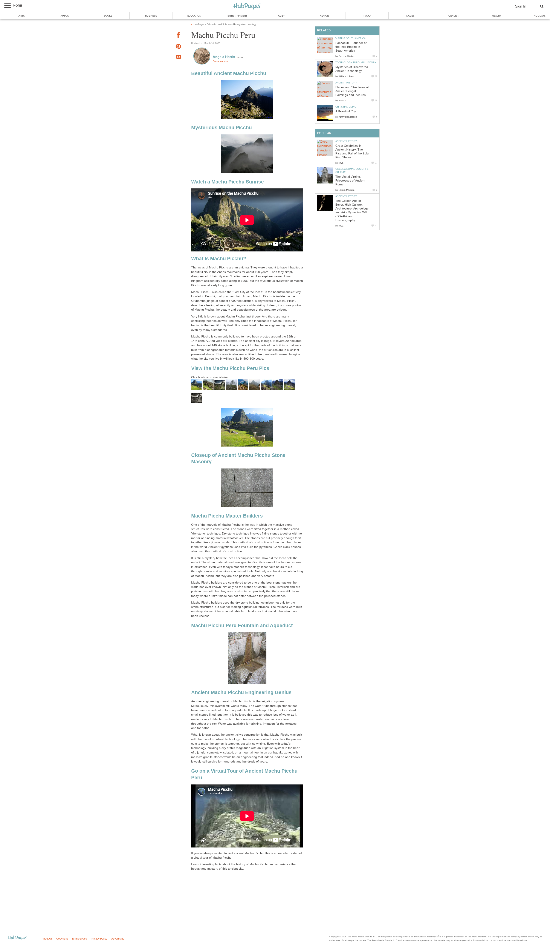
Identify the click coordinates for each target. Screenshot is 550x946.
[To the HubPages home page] (17, 938)
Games (410, 15)
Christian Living (345, 106)
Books (108, 15)
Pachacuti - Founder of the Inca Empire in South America (351, 46)
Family (281, 15)
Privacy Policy (99, 938)
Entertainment (237, 15)
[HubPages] (247, 6)
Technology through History (355, 62)
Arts (21, 15)
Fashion (324, 15)
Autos (65, 15)
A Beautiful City (345, 111)
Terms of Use (79, 938)
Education (194, 15)
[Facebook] (178, 36)
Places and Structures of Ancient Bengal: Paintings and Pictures (352, 91)
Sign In (520, 6)
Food (367, 15)
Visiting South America (350, 38)
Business (151, 15)
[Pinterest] (178, 47)
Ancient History (346, 82)
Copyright (62, 938)
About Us (47, 938)
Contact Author (220, 61)
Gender (453, 15)
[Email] (178, 58)
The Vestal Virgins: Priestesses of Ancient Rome (350, 180)
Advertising (117, 938)
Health (496, 15)
